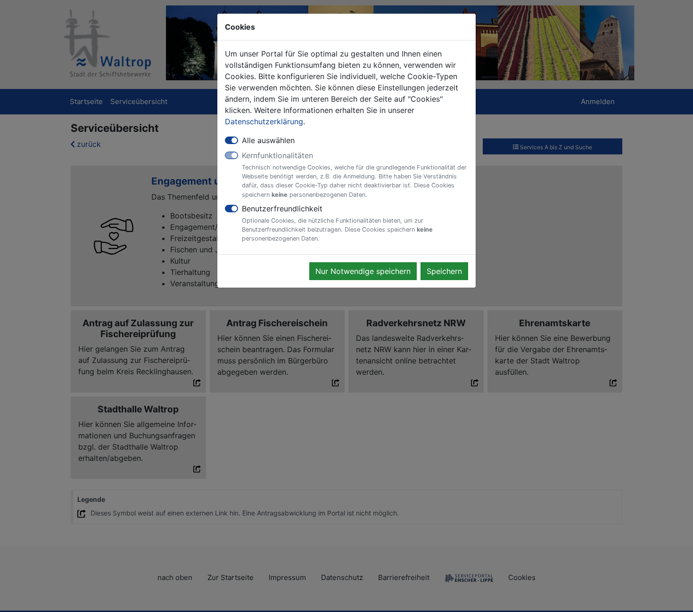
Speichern (444, 271)
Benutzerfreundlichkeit (337, 223)
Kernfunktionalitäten (354, 174)
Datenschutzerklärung (264, 121)
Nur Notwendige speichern (363, 271)
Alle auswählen (268, 140)
